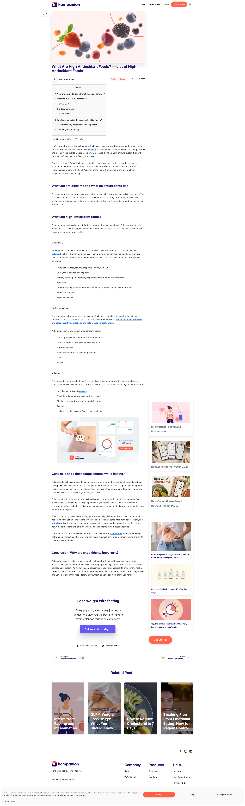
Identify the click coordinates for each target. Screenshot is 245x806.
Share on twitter (112, 646)
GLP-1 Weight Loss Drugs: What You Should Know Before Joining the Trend (103, 721)
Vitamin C (63, 104)
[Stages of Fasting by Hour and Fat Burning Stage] (171, 575)
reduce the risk (123, 319)
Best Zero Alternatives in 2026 (170, 466)
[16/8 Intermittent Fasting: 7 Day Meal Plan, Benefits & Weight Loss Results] (171, 610)
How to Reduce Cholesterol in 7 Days (140, 723)
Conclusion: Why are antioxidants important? (76, 125)
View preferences (225, 794)
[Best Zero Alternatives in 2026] (171, 452)
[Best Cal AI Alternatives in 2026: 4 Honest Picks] (171, 486)
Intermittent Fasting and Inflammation (65, 723)
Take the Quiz (179, 4)
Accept (159, 794)
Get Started (160, 639)
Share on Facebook (88, 646)
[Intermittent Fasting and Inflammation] (171, 412)
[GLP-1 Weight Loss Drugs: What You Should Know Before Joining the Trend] (171, 536)
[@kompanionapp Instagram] (185, 751)
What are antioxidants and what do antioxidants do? (80, 94)
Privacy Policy (10, 801)
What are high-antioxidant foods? (71, 99)
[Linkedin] (190, 751)
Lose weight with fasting (67, 129)
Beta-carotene (65, 109)
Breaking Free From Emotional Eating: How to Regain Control (176, 721)
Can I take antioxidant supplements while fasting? (78, 120)
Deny (192, 794)
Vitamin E (63, 113)
